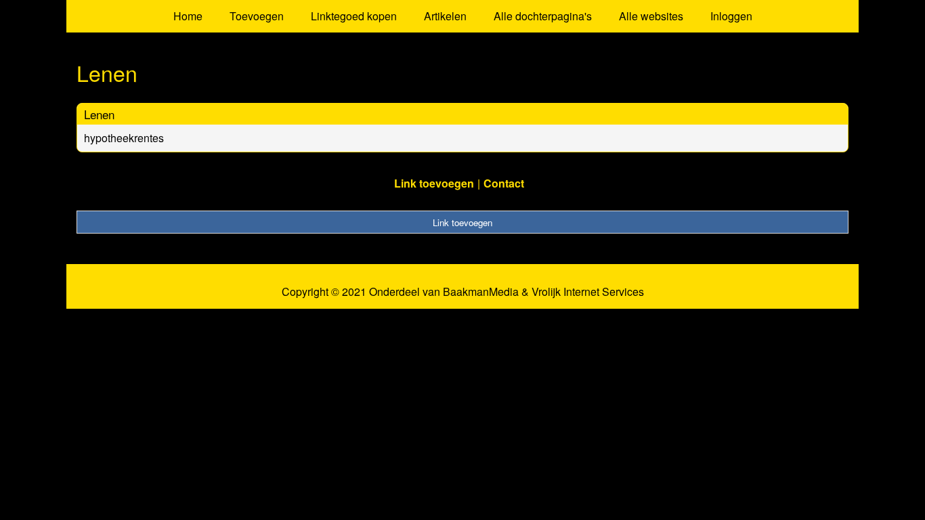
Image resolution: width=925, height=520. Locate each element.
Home (187, 16)
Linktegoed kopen (354, 16)
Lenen (99, 114)
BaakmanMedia (481, 292)
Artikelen (445, 16)
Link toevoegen (434, 183)
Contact (503, 183)
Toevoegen (257, 16)
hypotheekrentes (124, 138)
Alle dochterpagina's (543, 16)
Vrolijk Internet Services (588, 292)
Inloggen (731, 16)
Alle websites (651, 16)
